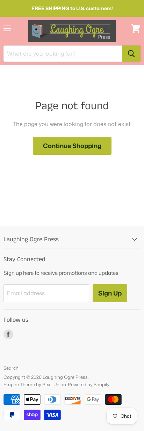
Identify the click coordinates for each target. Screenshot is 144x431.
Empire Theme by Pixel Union (34, 384)
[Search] (131, 54)
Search (11, 368)
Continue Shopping (72, 145)
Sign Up (110, 293)
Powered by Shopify (88, 384)
